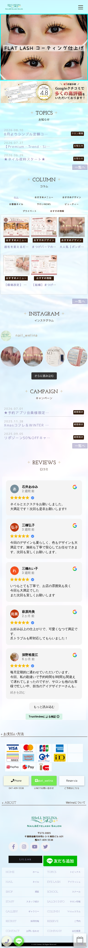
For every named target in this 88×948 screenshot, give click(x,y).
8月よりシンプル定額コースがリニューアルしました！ (27, 134)
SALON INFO (64, 901)
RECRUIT (22, 921)
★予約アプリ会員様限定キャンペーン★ (27, 412)
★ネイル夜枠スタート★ (24, 159)
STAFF (22, 901)
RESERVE (64, 921)
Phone (18, 781)
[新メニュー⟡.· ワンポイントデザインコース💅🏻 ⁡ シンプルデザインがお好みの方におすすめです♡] (11, 356)
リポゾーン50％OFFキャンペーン (27, 438)
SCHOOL (64, 891)
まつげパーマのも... (46, 247)
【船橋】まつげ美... (46, 285)
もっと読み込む (44, 707)
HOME (22, 872)
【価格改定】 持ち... (18, 285)
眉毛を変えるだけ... (18, 247)
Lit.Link (25, 859)
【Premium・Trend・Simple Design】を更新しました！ (27, 146)
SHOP (22, 891)
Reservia (71, 781)
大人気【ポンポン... (73, 247)
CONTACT (22, 931)
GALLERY (22, 911)
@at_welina (45, 781)
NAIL (22, 882)
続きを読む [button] (17, 692)
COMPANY (64, 931)
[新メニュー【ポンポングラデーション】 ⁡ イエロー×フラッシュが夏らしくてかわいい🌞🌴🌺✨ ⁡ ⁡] (33, 356)
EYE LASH (64, 882)
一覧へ (80, 167)
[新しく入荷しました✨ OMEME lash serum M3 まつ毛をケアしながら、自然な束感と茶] (55, 356)
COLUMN (64, 911)
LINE (19, 941)
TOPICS (64, 872)
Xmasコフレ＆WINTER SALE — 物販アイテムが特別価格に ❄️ (27, 425)
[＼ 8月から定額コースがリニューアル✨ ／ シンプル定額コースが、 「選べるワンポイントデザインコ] (77, 356)
